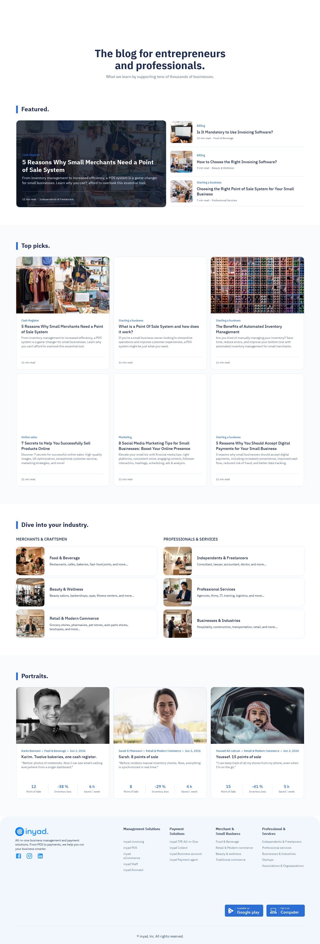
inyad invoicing (133, 841)
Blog (128, 9)
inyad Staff (130, 864)
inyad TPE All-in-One (184, 841)
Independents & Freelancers (281, 841)
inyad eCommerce (131, 856)
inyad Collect (178, 848)
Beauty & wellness (228, 854)
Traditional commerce (231, 859)
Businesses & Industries (279, 854)
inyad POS (130, 848)
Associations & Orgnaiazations (283, 866)
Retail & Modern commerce (234, 848)
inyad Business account (186, 854)
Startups (268, 859)
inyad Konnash (133, 870)
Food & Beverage (227, 841)
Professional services (276, 848)
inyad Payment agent (184, 859)
